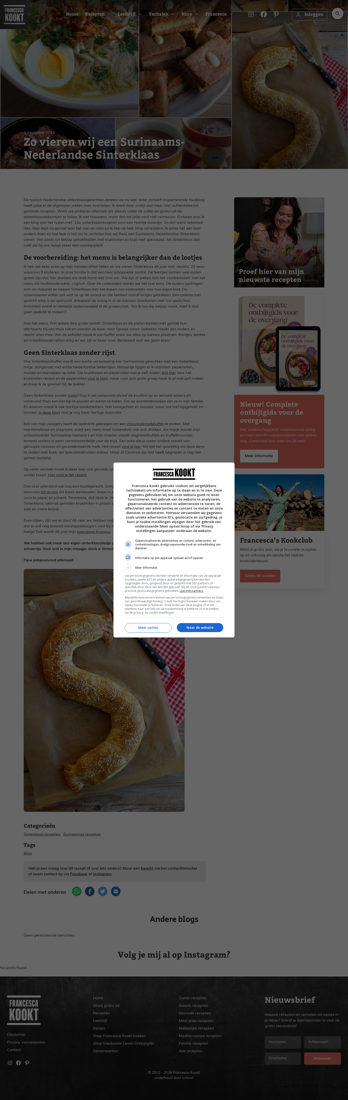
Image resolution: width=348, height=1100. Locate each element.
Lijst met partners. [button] (192, 591)
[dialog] (174, 550)
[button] (174, 567)
